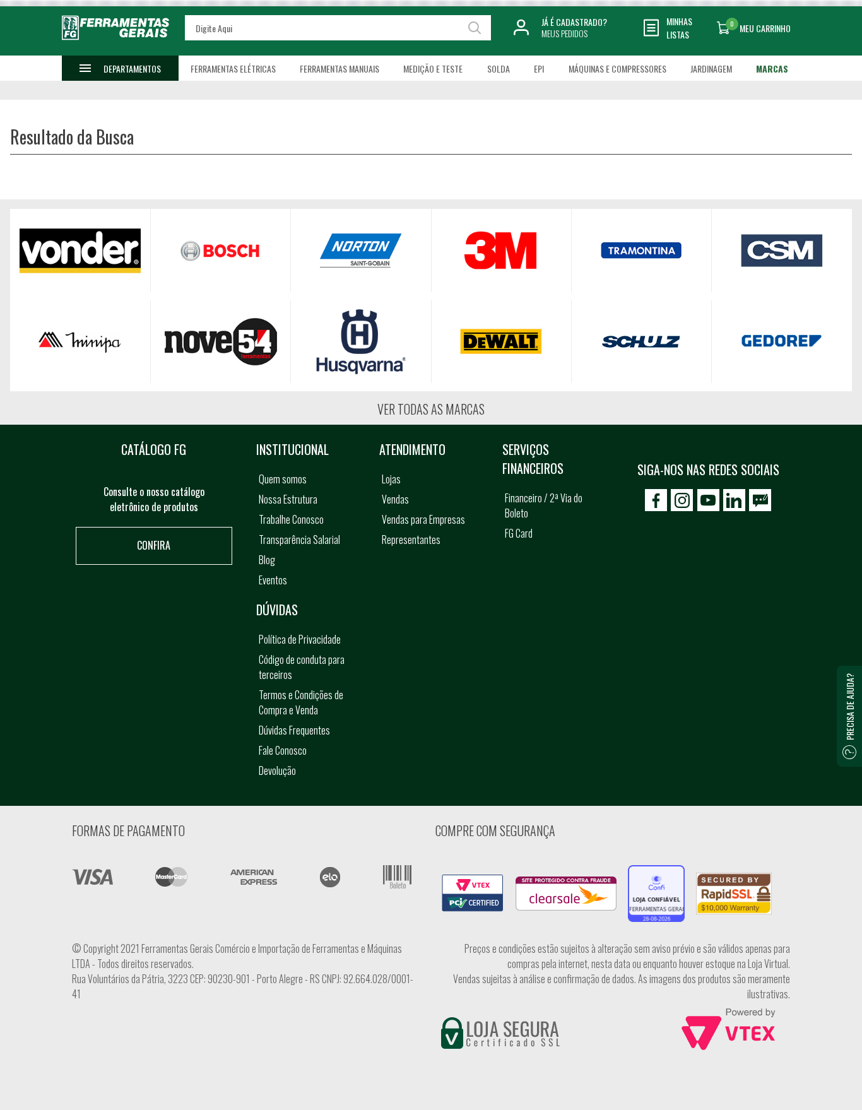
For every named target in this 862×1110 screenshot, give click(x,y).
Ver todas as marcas (431, 408)
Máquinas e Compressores (617, 68)
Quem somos (283, 479)
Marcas (772, 68)
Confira (153, 545)
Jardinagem (711, 68)
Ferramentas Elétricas (233, 68)
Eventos (273, 579)
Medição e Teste (433, 68)
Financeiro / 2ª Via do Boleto (543, 505)
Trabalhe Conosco (291, 519)
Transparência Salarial (299, 539)
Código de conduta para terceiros (302, 667)
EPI (539, 68)
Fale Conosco (283, 750)
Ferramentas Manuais (339, 68)
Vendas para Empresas (423, 519)
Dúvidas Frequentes (294, 730)
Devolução (277, 770)
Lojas (391, 479)
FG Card (519, 533)
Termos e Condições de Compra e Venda (301, 702)
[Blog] (760, 500)
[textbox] (338, 27)
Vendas (395, 499)
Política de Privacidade (300, 639)
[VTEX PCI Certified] (472, 881)
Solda (498, 68)
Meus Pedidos (564, 33)
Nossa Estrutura (288, 499)
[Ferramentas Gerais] (115, 46)
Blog (267, 559)
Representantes (411, 539)
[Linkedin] (734, 500)
